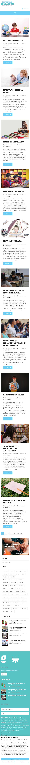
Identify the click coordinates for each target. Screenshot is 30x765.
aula (25, 571)
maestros (5, 597)
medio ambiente (23, 597)
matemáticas (13, 597)
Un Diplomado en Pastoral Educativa (18, 634)
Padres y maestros (7, 605)
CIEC (11, 573)
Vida (12, 611)
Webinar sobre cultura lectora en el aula (13, 292)
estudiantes (12, 585)
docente (5, 576)
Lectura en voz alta (12, 241)
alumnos (5, 571)
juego (23, 591)
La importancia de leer (13, 395)
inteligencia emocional (8, 591)
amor (11, 571)
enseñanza (13, 582)
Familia (4, 588)
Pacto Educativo (6, 602)
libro (17, 594)
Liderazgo (24, 594)
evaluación (21, 585)
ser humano (23, 608)
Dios (23, 573)
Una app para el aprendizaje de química (17, 641)
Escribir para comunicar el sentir (14, 501)
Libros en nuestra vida (13, 142)
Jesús (17, 591)
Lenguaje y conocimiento (14, 191)
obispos (17, 599)
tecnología (5, 611)
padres (23, 602)
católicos (5, 573)
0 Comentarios (22, 43)
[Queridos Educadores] (14, 3)
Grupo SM (12, 588)
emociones (5, 582)
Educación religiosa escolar (9, 579)
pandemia (17, 605)
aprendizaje (18, 571)
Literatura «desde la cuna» (13, 91)
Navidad (5, 599)
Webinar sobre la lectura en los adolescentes (11, 448)
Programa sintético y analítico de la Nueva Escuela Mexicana (18, 628)
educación (12, 576)
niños (11, 599)
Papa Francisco (6, 608)
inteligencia (19, 588)
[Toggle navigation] (15, 13)
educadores (20, 579)
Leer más (7, 62)
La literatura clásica (13, 40)
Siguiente (19, 533)
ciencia (17, 573)
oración (23, 599)
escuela (21, 582)
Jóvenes (5, 594)
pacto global (16, 602)
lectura (11, 594)
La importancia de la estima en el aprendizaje (17, 621)
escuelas (5, 585)
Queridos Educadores (11, 43)
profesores (15, 608)
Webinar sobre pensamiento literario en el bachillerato (14, 343)
